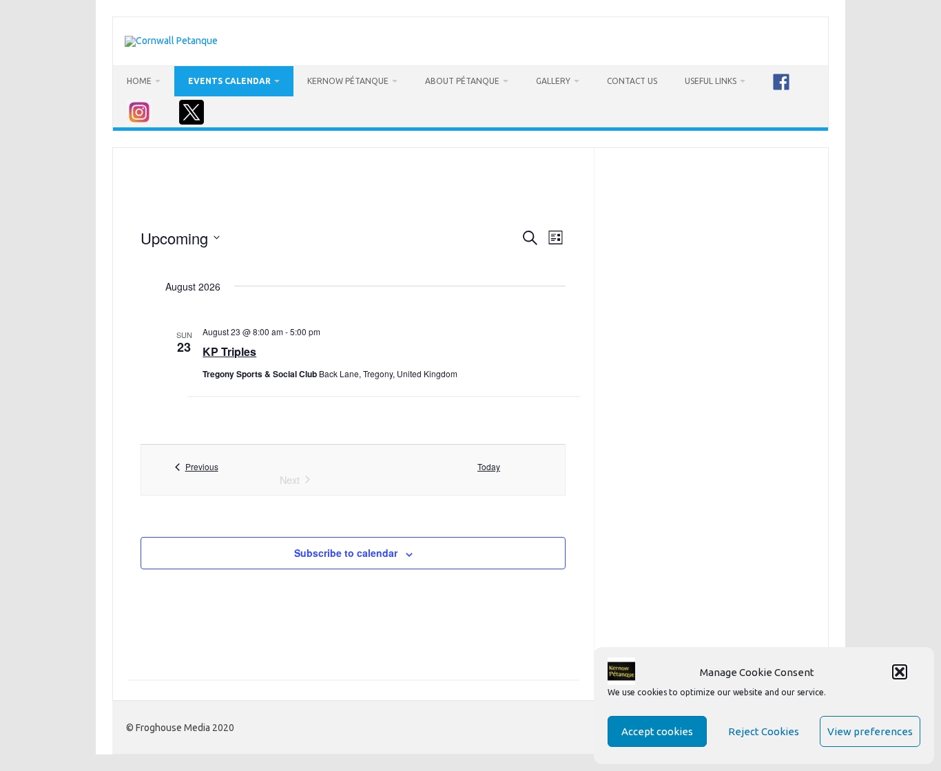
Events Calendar (229, 80)
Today (488, 466)
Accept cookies (657, 731)
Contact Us (632, 80)
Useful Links (710, 80)
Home (139, 80)
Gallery (553, 80)
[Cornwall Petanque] (171, 40)
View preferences (870, 731)
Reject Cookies (763, 731)
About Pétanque (462, 80)
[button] (900, 672)
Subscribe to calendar (345, 553)
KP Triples (229, 351)
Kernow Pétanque (348, 80)
